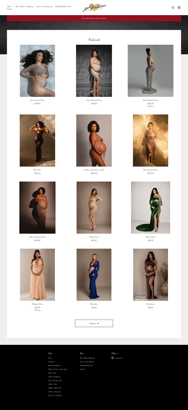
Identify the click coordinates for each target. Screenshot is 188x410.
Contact (9, 9)
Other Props (52, 373)
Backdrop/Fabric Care (63, 6)
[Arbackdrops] (94, 7)
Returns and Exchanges (44, 6)
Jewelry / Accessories (54, 392)
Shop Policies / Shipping (24, 6)
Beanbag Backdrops (54, 365)
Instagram (118, 358)
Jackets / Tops (52, 384)
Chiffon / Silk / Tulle (54, 388)
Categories (92, 323)
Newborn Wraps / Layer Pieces (57, 369)
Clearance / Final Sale (55, 395)
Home (50, 358)
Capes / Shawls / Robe (55, 380)
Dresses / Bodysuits (54, 377)
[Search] (173, 8)
